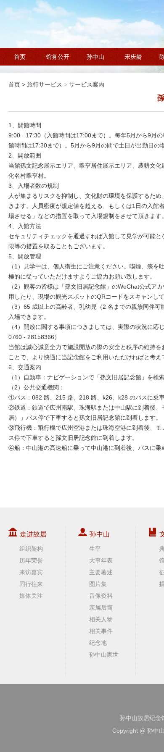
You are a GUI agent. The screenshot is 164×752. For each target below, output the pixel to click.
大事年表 (101, 560)
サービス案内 (86, 84)
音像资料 (101, 595)
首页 (20, 56)
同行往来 (31, 584)
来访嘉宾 (31, 572)
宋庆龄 (133, 56)
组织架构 (31, 548)
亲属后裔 (101, 607)
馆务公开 (57, 56)
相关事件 (101, 631)
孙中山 (95, 56)
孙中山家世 (104, 654)
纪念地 (98, 642)
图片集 (98, 584)
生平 (95, 548)
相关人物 (101, 619)
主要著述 (101, 572)
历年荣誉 (31, 560)
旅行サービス (44, 84)
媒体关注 (31, 595)
